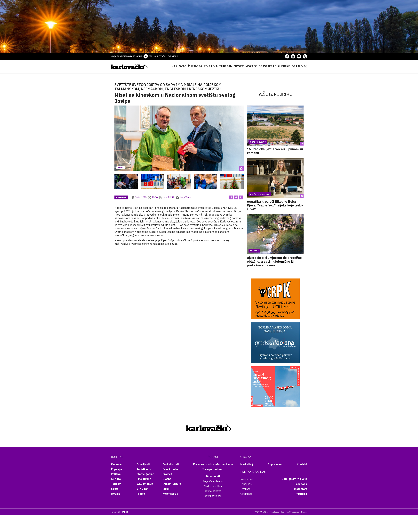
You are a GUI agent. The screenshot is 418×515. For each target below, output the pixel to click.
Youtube (301, 493)
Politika (211, 66)
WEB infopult (145, 483)
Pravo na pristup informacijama (213, 464)
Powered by (119, 512)
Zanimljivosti (170, 464)
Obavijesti (267, 66)
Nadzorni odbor (213, 486)
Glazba (166, 479)
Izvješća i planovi (213, 481)
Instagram (300, 488)
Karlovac (179, 66)
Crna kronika (170, 469)
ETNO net (142, 488)
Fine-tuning (144, 479)
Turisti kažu (144, 469)
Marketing (246, 464)
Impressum (275, 464)
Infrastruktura (171, 483)
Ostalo (297, 66)
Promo (141, 493)
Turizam (226, 66)
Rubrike (283, 66)
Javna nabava (213, 491)
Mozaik (251, 66)
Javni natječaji (213, 496)
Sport (239, 66)
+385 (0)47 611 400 (294, 479)
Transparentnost (213, 469)
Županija (195, 66)
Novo (120, 167)
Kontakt (302, 464)
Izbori (166, 488)
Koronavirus (170, 493)
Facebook (301, 484)
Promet (167, 474)
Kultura (116, 479)
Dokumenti (213, 476)
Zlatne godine (145, 474)
